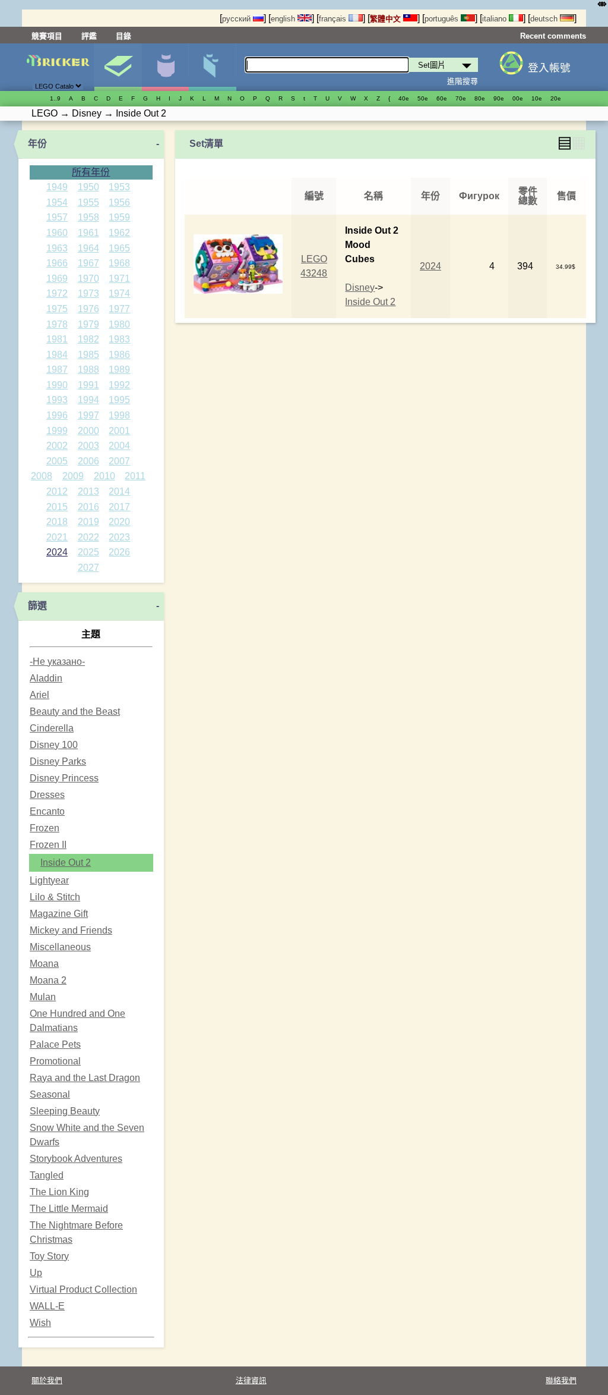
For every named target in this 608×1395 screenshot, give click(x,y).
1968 (119, 263)
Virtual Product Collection (83, 1289)
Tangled (47, 1175)
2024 (57, 552)
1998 (119, 415)
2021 (57, 537)
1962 (119, 233)
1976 (88, 309)
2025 (88, 552)
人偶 (165, 67)
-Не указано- (57, 661)
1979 (88, 324)
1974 (119, 293)
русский (237, 18)
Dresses (47, 795)
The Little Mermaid (69, 1209)
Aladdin (46, 678)
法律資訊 (251, 1380)
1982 (88, 339)
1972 (57, 293)
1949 (57, 187)
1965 (119, 248)
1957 (57, 217)
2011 (135, 476)
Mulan (43, 997)
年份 (37, 144)
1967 (88, 263)
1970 (88, 279)
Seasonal (50, 1094)
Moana (44, 964)
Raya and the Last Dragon (85, 1078)
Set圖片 (117, 67)
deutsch (545, 18)
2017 (119, 507)
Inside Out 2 (65, 862)
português (443, 18)
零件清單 (212, 67)
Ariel (39, 695)
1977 (119, 309)
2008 (41, 476)
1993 (57, 400)
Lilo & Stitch (55, 897)
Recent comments (553, 36)
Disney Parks (58, 761)
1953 (119, 187)
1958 (88, 217)
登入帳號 (549, 68)
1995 (119, 400)
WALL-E (47, 1306)
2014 (119, 491)
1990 (57, 385)
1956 (119, 202)
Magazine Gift (59, 914)
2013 (88, 491)
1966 (57, 263)
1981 (57, 339)
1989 (119, 370)
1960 (57, 233)
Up (36, 1273)
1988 (88, 370)
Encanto (47, 811)
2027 (88, 568)
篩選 (37, 606)
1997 (88, 415)
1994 (88, 400)
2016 (88, 507)
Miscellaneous (60, 947)
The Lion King (59, 1192)
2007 (119, 461)
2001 (119, 431)
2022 (88, 537)
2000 (88, 431)
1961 (88, 233)
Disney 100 (54, 745)
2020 (119, 522)
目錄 (123, 36)
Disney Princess (64, 778)
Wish (40, 1323)
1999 (57, 431)
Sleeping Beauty (65, 1111)
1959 (119, 217)
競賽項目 (46, 36)
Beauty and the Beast (75, 711)
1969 (57, 279)
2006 (88, 461)
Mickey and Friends (71, 930)
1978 (57, 324)
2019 (88, 522)
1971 (119, 279)
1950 (88, 187)
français (334, 18)
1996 (57, 415)
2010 (104, 476)
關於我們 (46, 1380)
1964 (88, 248)
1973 (88, 293)
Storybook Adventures (76, 1159)
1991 (88, 385)
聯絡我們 (561, 1380)
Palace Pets (55, 1044)
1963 (57, 248)
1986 (119, 355)
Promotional (55, 1061)
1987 (57, 370)
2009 (73, 476)
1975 (57, 309)
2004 (119, 446)
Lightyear (49, 880)
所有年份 (91, 172)
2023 (119, 537)
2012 (57, 491)
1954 (57, 202)
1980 (119, 324)
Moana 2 (48, 980)
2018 (57, 522)
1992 (119, 385)
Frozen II (48, 845)
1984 (57, 355)
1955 (88, 202)
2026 (119, 552)
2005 (57, 461)
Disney (360, 287)
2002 (57, 446)
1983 (119, 339)
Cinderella (52, 728)
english (284, 18)
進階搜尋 (462, 81)
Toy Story (49, 1256)
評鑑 (89, 36)
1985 (88, 355)
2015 (57, 507)
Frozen (44, 828)
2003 (88, 446)
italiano (495, 18)
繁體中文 (386, 18)
